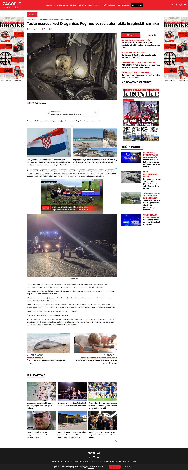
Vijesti (49, 5)
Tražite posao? (108, 5)
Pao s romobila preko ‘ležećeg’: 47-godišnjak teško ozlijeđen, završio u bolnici (152, 180)
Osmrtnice (137, 5)
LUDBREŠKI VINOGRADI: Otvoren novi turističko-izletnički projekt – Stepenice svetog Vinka (140, 44)
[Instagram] (180, 5)
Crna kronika (32, 14)
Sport (73, 5)
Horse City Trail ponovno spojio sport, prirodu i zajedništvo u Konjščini (140, 75)
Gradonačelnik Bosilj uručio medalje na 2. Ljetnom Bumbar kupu (138, 55)
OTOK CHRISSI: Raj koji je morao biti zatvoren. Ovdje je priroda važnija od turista (140, 65)
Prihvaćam (115, 467)
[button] (172, 5)
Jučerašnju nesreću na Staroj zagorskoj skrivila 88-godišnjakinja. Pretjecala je (151, 201)
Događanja (62, 5)
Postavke (128, 467)
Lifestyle (92, 5)
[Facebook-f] (176, 5)
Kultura (82, 5)
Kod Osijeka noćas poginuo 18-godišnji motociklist (151, 220)
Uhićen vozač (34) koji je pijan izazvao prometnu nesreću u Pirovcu (151, 160)
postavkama (90, 468)
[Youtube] (185, 5)
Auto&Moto (123, 5)
